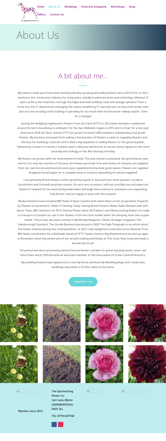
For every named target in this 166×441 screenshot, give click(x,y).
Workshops (118, 7)
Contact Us (57, 14)
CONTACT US (83, 281)
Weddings (71, 7)
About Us (54, 7)
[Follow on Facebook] (54, 424)
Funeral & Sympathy (94, 7)
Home (40, 7)
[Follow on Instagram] (60, 424)
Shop (132, 7)
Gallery (41, 14)
